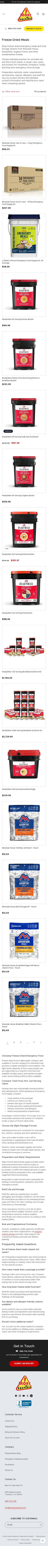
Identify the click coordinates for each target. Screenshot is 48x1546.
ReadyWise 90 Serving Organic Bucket (18, 495)
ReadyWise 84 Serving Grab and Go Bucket (20, 437)
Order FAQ (9, 1421)
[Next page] (40, 1042)
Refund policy (41, 1536)
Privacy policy (25, 1539)
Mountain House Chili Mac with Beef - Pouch (20, 848)
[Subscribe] (40, 1525)
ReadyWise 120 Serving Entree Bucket (18, 554)
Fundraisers (9, 1465)
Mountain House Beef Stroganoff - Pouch (19, 907)
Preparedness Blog (13, 1453)
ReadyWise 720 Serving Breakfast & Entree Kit (21, 672)
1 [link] (7, 1043)
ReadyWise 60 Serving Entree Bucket (18, 319)
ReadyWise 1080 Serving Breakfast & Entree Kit (22, 730)
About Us (9, 1470)
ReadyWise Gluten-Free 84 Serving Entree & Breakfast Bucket (21, 379)
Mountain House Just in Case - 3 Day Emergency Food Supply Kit (22, 144)
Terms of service (12, 1539)
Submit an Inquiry (24, 1364)
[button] (3, 14)
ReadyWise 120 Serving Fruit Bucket (17, 613)
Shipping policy (37, 1539)
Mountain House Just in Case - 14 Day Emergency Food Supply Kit (22, 203)
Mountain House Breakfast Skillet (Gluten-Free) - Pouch (22, 1025)
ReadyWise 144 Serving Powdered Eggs (18, 789)
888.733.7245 (14, 28)
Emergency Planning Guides (16, 1459)
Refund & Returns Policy (15, 1432)
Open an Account (12, 1438)
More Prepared (13, 1536)
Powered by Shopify (27, 1536)
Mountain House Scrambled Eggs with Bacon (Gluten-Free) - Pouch (20, 967)
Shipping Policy (11, 1427)
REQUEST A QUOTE (33, 28)
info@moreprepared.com (15, 1508)
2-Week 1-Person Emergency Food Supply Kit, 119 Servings (22, 262)
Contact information (25, 1543)
